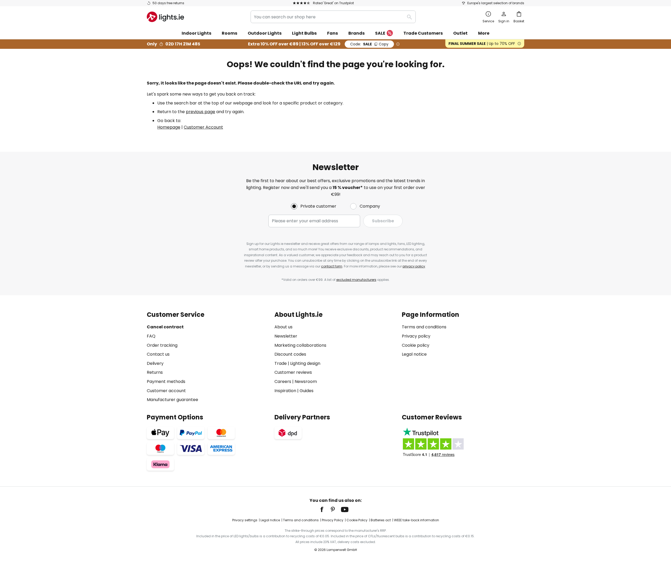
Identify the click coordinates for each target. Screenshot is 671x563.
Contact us (158, 354)
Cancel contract (165, 327)
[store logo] (165, 17)
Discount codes (290, 354)
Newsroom (306, 381)
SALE (380, 33)
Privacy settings (244, 520)
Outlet (460, 33)
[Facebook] (325, 509)
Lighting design (305, 363)
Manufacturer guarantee (172, 400)
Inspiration (285, 391)
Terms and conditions (424, 327)
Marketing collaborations (300, 345)
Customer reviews (293, 372)
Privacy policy (416, 336)
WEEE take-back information (416, 520)
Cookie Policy (357, 520)
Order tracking (162, 345)
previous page (200, 112)
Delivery (155, 363)
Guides (306, 391)
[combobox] (333, 17)
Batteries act (381, 520)
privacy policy (414, 266)
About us (283, 327)
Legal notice (414, 354)
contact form (331, 266)
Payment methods (166, 381)
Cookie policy (415, 345)
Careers (282, 381)
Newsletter (285, 336)
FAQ (151, 336)
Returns (155, 372)
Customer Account (203, 127)
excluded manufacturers (356, 279)
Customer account (166, 391)
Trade (280, 363)
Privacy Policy (332, 520)
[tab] (208, 357)
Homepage (168, 127)
